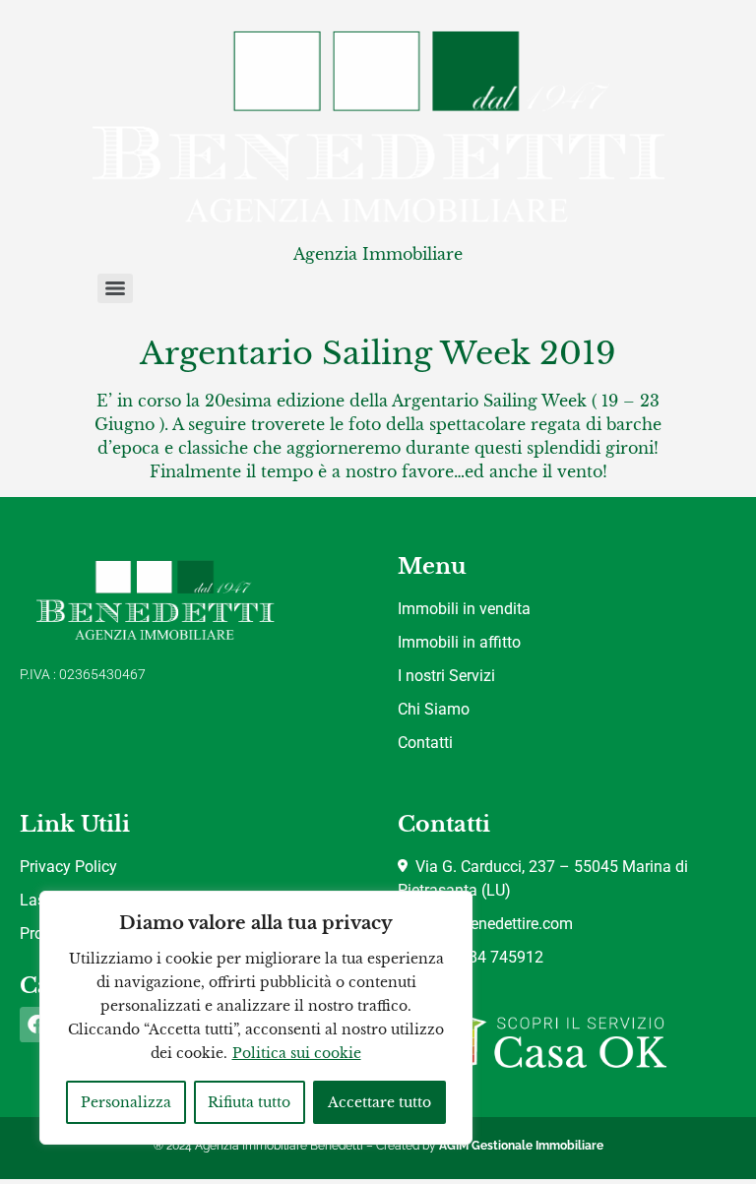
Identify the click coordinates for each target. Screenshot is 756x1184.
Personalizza (126, 1102)
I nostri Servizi (446, 675)
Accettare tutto (379, 1102)
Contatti (425, 742)
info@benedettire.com (492, 923)
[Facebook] (37, 1024)
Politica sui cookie (296, 1053)
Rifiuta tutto (249, 1102)
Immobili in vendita (464, 608)
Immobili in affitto (459, 642)
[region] (255, 1018)
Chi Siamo (434, 709)
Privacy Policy (68, 866)
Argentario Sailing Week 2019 (378, 353)
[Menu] (115, 288)
